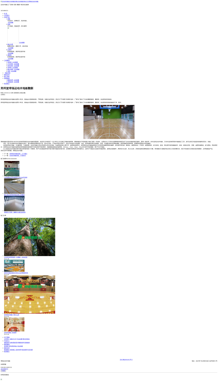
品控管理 (18, 349)
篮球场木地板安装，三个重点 (18, 153)
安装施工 (12, 349)
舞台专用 (10, 44)
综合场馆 (20, 346)
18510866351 (4, 369)
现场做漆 (7, 78)
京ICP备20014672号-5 (126, 359)
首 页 (5, 13)
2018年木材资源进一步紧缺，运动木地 (15, 257)
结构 (8, 24)
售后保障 (24, 349)
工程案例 (7, 60)
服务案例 (7, 344)
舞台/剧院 (10, 69)
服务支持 (7, 74)
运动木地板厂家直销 (10, 332)
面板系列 (7, 342)
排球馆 (9, 67)
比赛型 (9, 49)
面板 (8, 19)
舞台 (15, 346)
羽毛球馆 (10, 66)
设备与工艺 (13, 339)
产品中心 (7, 341)
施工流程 (7, 76)
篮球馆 (9, 62)
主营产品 (7, 17)
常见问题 (30, 349)
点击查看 (10, 22)
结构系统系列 (14, 342)
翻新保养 (10, 80)
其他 (8, 71)
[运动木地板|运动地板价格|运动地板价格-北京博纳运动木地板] (19, 1)
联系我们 (7, 83)
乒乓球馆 (10, 64)
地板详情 (7, 73)
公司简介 (7, 15)
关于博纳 (7, 337)
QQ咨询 (3, 370)
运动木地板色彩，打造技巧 (18, 155)
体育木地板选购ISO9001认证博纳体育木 (16, 273)
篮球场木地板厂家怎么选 (11, 315)
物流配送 (7, 349)
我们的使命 (26, 339)
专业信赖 (19, 339)
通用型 (9, 55)
